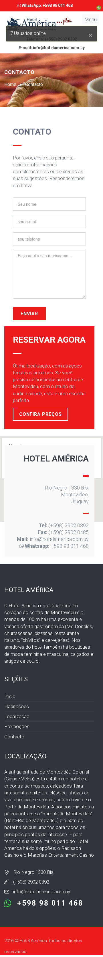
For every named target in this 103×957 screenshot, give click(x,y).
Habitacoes (16, 706)
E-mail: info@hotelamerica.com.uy (52, 47)
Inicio (9, 696)
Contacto (34, 84)
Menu (90, 19)
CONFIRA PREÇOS (40, 414)
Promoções (16, 726)
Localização (16, 716)
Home (10, 84)
